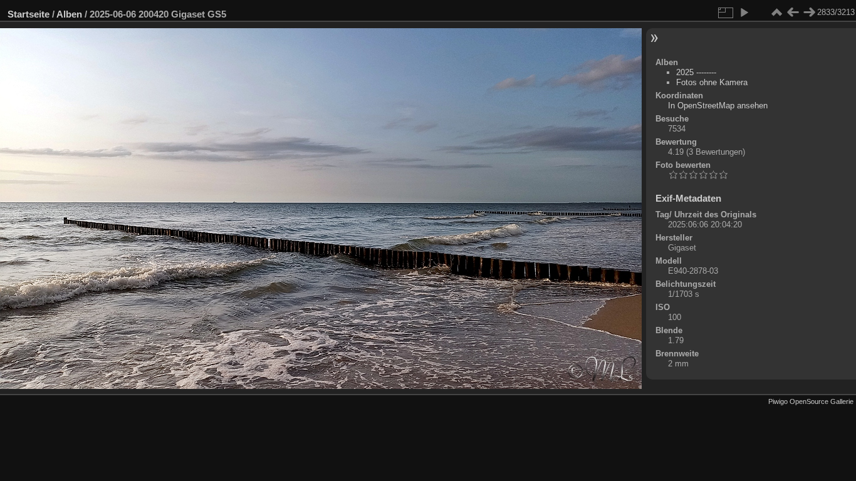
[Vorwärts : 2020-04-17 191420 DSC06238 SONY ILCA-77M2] (809, 12)
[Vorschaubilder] (776, 12)
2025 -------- (696, 72)
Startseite (29, 14)
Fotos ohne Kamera (712, 82)
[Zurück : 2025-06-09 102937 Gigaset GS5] (793, 12)
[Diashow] (744, 12)
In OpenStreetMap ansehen (718, 105)
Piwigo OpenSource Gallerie (810, 401)
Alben (69, 14)
